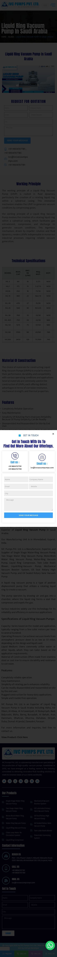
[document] (28, 478)
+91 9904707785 (15, 469)
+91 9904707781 (14, 466)
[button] (53, 434)
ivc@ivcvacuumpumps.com (42, 467)
